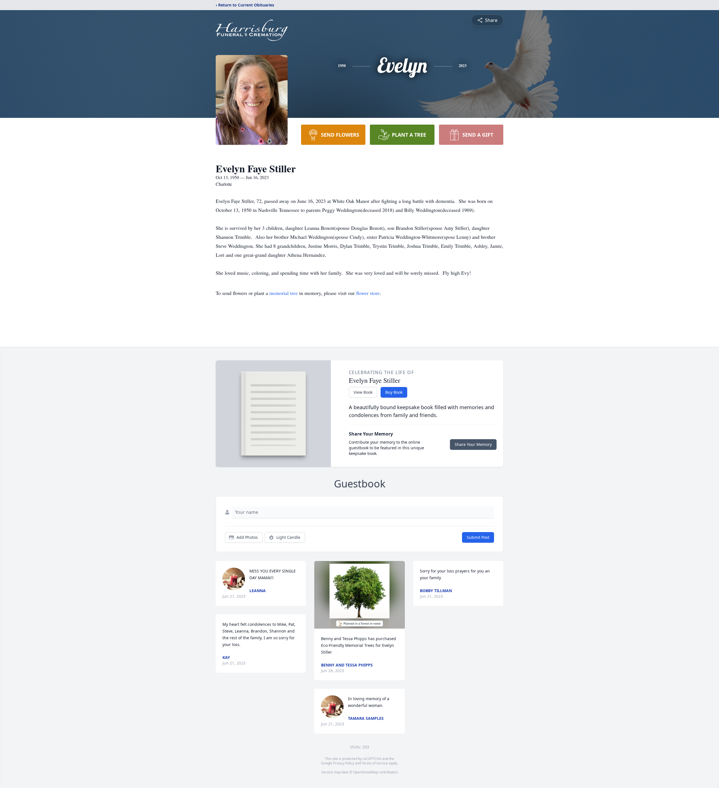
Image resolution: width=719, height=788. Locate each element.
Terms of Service (375, 763)
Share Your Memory (473, 444)
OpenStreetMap (365, 772)
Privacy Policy (343, 763)
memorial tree (283, 293)
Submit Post (478, 537)
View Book (363, 392)
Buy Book (393, 392)
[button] (359, 595)
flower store (368, 293)
